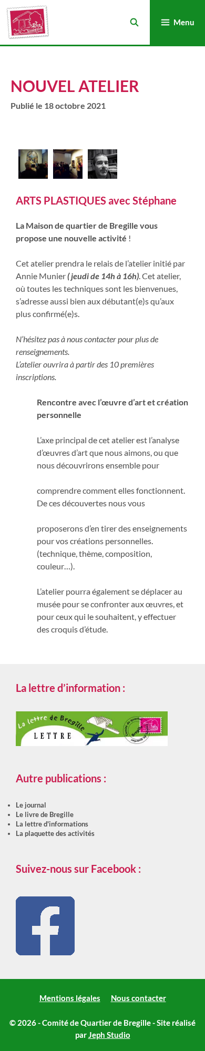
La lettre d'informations (52, 824)
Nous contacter (138, 998)
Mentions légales (69, 998)
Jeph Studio (109, 1034)
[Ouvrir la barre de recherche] (133, 22)
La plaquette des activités (55, 833)
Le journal (31, 805)
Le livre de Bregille (45, 814)
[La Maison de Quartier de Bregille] (27, 22)
